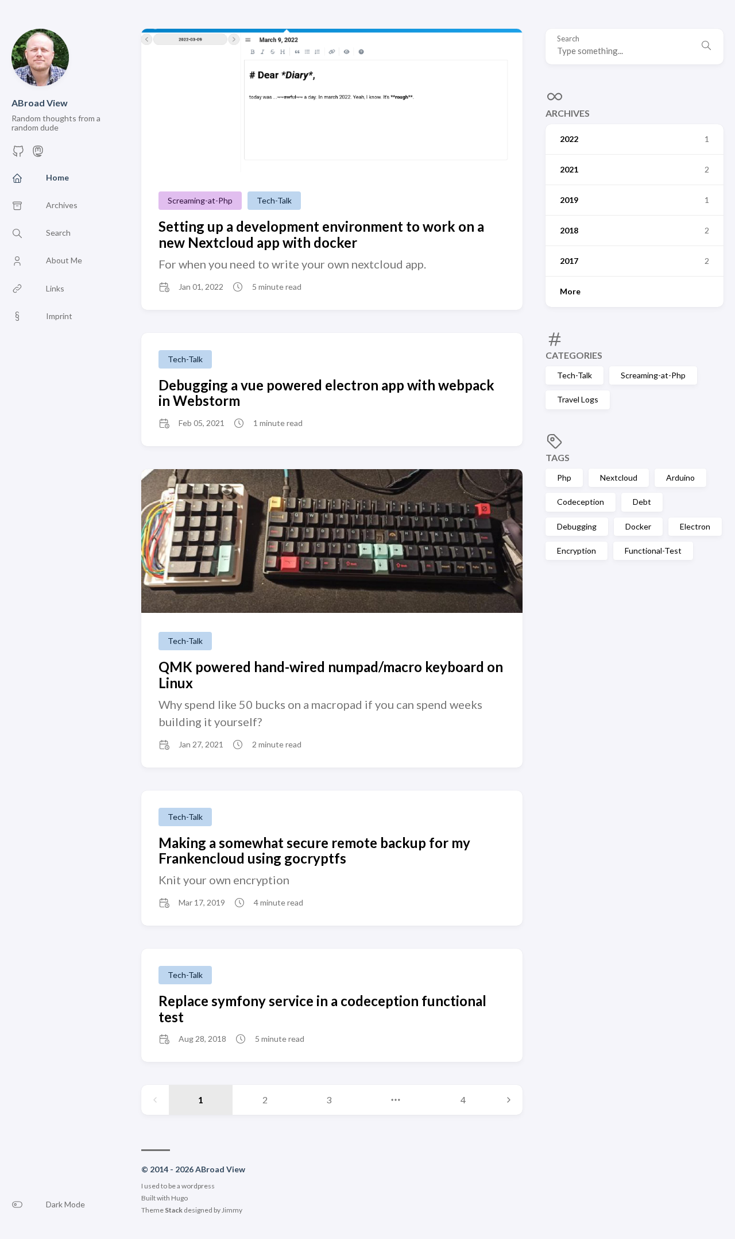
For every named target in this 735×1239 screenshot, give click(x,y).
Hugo (179, 1198)
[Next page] (509, 1100)
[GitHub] (18, 154)
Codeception (580, 502)
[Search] (706, 46)
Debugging (577, 526)
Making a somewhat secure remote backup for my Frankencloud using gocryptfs (314, 850)
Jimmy (232, 1210)
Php (564, 477)
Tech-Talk (574, 375)
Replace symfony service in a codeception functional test (322, 1008)
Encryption (576, 550)
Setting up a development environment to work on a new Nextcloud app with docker (321, 234)
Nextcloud (618, 477)
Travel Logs (577, 399)
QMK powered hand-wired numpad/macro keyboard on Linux (330, 674)
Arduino (680, 477)
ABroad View (39, 102)
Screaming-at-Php (653, 375)
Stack (174, 1210)
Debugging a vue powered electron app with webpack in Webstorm (326, 393)
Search (568, 38)
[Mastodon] (38, 154)
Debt (642, 502)
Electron (695, 526)
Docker (638, 526)
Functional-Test (653, 550)
